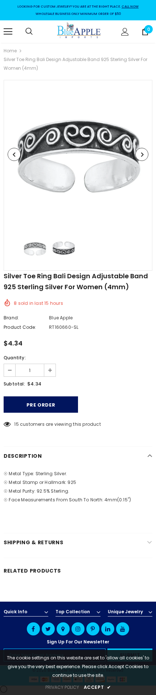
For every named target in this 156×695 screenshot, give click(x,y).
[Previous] (14, 154)
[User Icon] (125, 32)
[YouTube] (122, 628)
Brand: (11, 318)
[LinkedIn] (107, 628)
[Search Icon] (36, 31)
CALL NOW (130, 6)
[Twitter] (48, 628)
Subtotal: (14, 384)
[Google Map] (63, 628)
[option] (78, 154)
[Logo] (79, 31)
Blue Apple (61, 318)
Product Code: (20, 327)
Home (10, 51)
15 (16, 424)
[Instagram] (78, 628)
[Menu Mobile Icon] (8, 31)
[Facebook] (33, 628)
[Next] (141, 154)
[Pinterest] (92, 628)
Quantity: (15, 358)
